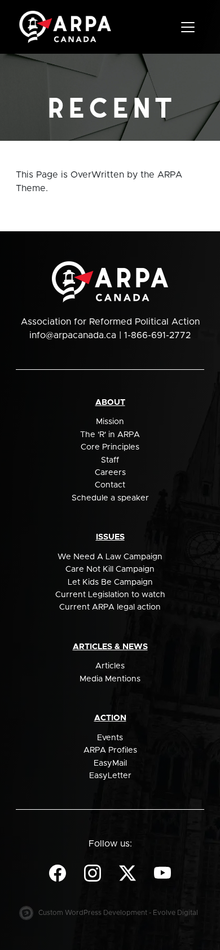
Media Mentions (110, 679)
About (110, 403)
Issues (110, 537)
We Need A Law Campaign (110, 557)
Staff (110, 460)
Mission (110, 422)
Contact (110, 485)
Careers (110, 473)
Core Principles (110, 447)
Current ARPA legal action (110, 607)
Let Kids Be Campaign (110, 582)
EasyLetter (110, 776)
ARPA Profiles (110, 750)
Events (110, 738)
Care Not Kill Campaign (110, 569)
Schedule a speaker (110, 498)
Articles (110, 666)
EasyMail (110, 763)
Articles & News (110, 647)
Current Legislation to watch (110, 595)
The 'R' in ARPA (110, 435)
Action (110, 718)
